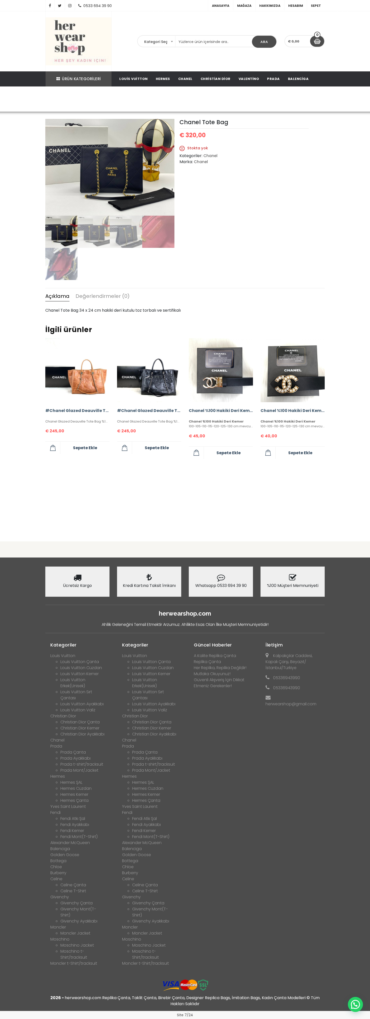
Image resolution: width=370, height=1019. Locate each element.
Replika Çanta (207, 662)
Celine (56, 879)
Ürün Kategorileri (81, 78)
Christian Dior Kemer (79, 728)
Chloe (56, 867)
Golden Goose (64, 855)
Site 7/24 (185, 1014)
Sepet (316, 6)
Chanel (185, 78)
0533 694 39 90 (97, 5)
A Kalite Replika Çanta (215, 656)
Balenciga (298, 78)
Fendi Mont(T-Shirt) (79, 837)
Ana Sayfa (140, 100)
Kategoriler (63, 645)
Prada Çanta (73, 752)
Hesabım (295, 6)
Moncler (58, 927)
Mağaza (244, 6)
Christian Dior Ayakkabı (82, 734)
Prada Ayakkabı (75, 758)
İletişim (274, 645)
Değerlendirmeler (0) (103, 296)
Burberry (58, 873)
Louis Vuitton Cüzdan (81, 668)
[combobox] (156, 42)
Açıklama (57, 296)
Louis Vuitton (133, 78)
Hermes (163, 78)
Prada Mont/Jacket (79, 770)
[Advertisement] (185, 498)
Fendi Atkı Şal (72, 818)
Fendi (55, 812)
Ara (264, 42)
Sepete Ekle (85, 448)
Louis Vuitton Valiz (77, 710)
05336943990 (286, 678)
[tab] (57, 296)
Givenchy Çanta (76, 903)
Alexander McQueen (70, 843)
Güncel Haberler (213, 645)
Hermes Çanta (74, 800)
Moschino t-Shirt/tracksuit (73, 954)
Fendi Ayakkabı (74, 824)
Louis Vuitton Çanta (79, 662)
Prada (273, 78)
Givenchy (59, 897)
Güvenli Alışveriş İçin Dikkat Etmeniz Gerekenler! (219, 683)
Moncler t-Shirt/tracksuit (73, 963)
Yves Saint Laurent (68, 806)
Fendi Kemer (72, 830)
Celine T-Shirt (73, 891)
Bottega (58, 861)
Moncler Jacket (75, 933)
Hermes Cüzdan (76, 788)
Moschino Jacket (77, 945)
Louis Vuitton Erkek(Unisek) (72, 683)
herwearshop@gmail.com (291, 704)
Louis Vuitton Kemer (79, 674)
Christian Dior (216, 78)
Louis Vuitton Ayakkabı (82, 704)
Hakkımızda (269, 6)
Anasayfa (220, 6)
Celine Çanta (73, 885)
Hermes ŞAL (71, 782)
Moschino (59, 939)
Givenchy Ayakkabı (78, 921)
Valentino (249, 78)
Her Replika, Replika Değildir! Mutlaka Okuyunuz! (220, 671)
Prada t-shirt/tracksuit (81, 764)
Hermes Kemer (74, 794)
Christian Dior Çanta (80, 722)
